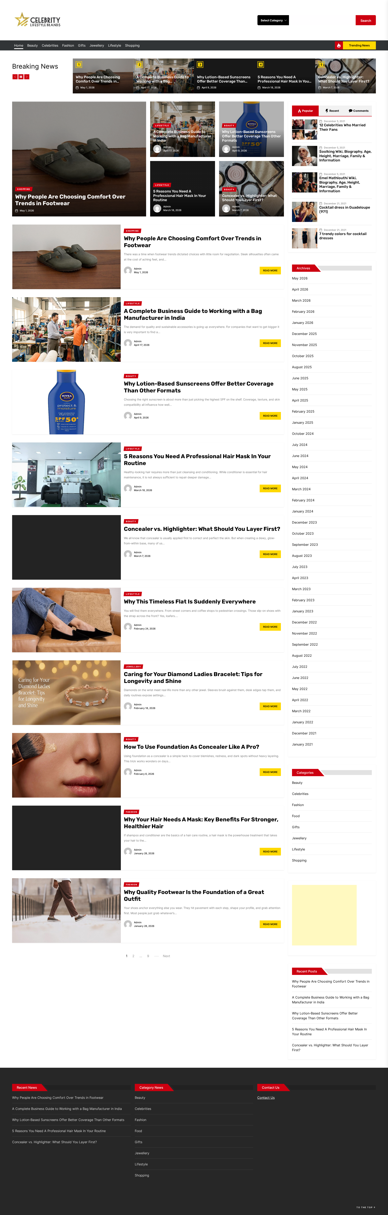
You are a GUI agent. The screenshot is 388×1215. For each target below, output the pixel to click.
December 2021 (304, 733)
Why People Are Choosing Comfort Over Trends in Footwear (98, 81)
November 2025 (304, 345)
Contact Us (266, 1098)
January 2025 (302, 422)
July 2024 (299, 445)
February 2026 (303, 312)
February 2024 (303, 500)
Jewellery (97, 45)
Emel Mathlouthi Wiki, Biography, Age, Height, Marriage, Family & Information (339, 184)
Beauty (32, 45)
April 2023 (300, 578)
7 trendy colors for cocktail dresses (343, 236)
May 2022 (300, 689)
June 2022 (300, 678)
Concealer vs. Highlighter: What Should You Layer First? (343, 79)
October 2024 (303, 434)
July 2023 (299, 567)
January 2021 (302, 744)
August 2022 (302, 656)
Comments (361, 110)
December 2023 (304, 522)
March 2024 (301, 489)
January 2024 (302, 511)
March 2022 (301, 711)
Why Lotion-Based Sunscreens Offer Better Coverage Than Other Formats (224, 81)
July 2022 (299, 667)
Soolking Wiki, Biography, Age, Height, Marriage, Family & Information (345, 155)
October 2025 (303, 356)
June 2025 (300, 378)
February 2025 (303, 411)
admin (167, 146)
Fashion (68, 45)
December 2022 (304, 622)
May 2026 (300, 278)
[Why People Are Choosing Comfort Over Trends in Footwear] (79, 158)
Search (366, 21)
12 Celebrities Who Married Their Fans (342, 127)
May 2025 (300, 389)
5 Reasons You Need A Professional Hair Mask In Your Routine (284, 81)
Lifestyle (114, 45)
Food (296, 816)
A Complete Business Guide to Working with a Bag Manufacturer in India (162, 81)
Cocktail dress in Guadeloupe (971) (344, 209)
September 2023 (305, 545)
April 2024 (300, 478)
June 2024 (300, 456)
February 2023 (303, 600)
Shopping (132, 45)
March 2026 (301, 300)
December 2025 (304, 334)
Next (166, 956)
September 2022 (305, 644)
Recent (334, 110)
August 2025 (302, 367)
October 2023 (303, 533)
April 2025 (300, 400)
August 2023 (302, 556)
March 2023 (301, 589)
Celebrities (50, 45)
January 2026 (302, 323)
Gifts (81, 45)
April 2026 (300, 289)
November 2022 (304, 633)
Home (18, 45)
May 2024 (300, 467)
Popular (307, 110)
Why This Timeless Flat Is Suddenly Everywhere (190, 601)
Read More (270, 270)
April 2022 (300, 700)
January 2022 (302, 722)
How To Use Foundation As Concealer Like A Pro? (191, 746)
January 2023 (302, 611)
